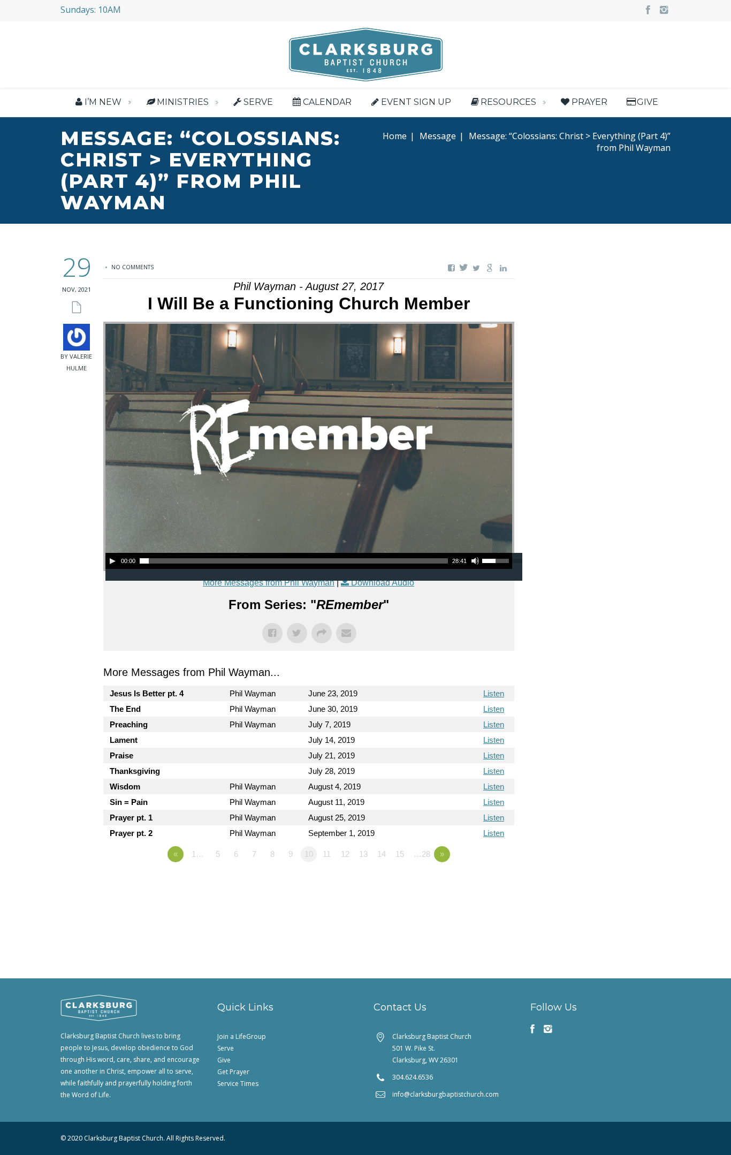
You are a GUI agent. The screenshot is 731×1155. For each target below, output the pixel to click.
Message (438, 136)
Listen (493, 693)
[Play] (112, 561)
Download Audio (382, 582)
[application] (308, 561)
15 (399, 853)
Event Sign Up (416, 102)
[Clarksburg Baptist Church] (366, 53)
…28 (422, 853)
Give (647, 102)
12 (345, 853)
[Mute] (475, 561)
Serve (258, 102)
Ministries (183, 102)
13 (363, 853)
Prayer (589, 102)
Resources (508, 102)
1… (198, 853)
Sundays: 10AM (90, 10)
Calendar (327, 102)
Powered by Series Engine (474, 883)
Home (395, 136)
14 (381, 853)
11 (327, 853)
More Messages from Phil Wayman (268, 582)
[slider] (497, 560)
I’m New (103, 102)
